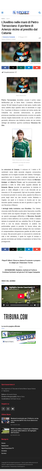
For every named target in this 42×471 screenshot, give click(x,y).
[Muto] (35, 305)
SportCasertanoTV (7, 448)
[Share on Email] (37, 67)
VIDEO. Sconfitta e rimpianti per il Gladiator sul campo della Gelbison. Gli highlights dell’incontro (24, 430)
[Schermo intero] (38, 305)
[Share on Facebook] (5, 67)
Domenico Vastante (9, 37)
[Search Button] (40, 13)
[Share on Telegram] (29, 67)
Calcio (8, 18)
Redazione (4, 446)
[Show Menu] (2, 13)
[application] (21, 296)
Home (3, 18)
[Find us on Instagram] (8, 409)
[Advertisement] (21, 361)
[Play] (4, 305)
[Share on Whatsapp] (21, 67)
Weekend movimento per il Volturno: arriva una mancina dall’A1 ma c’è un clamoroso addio (24, 420)
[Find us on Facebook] (3, 409)
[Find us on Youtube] (13, 409)
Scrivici (3, 453)
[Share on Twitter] (13, 67)
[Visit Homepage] (21, 13)
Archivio (4, 451)
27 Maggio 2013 (22, 37)
